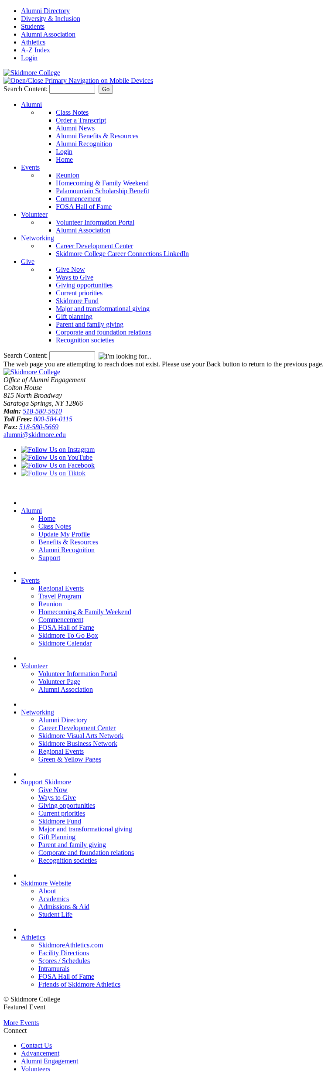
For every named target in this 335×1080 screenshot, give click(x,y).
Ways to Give (74, 277)
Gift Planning (56, 837)
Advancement (40, 1053)
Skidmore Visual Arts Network (80, 735)
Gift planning (74, 316)
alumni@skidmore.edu (34, 434)
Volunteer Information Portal (95, 222)
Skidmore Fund (77, 300)
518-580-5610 (42, 411)
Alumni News (75, 128)
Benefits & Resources (68, 542)
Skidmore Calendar (65, 643)
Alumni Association (48, 34)
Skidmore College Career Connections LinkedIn (122, 253)
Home (64, 159)
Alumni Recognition (84, 143)
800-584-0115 (53, 419)
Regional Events (61, 588)
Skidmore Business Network (77, 743)
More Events (21, 1022)
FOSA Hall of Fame (84, 206)
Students (32, 26)
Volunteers (35, 1069)
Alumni (31, 104)
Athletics (33, 42)
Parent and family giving (89, 324)
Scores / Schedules (64, 960)
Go (105, 89)
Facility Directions (63, 953)
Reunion (67, 175)
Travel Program (59, 596)
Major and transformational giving (103, 308)
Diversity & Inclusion (50, 18)
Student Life (55, 914)
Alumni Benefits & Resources (97, 136)
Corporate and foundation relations (103, 332)
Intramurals (53, 968)
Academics (53, 898)
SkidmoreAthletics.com (70, 945)
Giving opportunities (84, 285)
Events (30, 167)
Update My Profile (64, 534)
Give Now (70, 269)
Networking (37, 238)
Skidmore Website (46, 883)
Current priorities (79, 293)
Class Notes (72, 112)
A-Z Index (35, 50)
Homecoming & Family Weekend (102, 183)
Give (27, 261)
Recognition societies (85, 340)
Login (29, 58)
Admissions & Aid (63, 906)
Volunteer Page (59, 681)
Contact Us (36, 1045)
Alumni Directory (45, 10)
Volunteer (34, 214)
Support (49, 557)
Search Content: (26, 88)
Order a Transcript (81, 120)
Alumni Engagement (49, 1061)
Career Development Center (94, 245)
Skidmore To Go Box (68, 635)
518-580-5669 (38, 427)
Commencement (78, 198)
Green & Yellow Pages (69, 759)
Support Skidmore (46, 782)
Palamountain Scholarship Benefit (102, 191)
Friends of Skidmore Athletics (79, 984)
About (47, 891)
